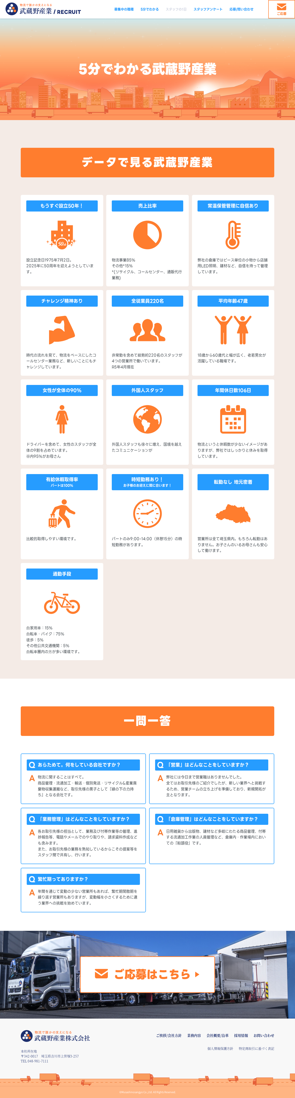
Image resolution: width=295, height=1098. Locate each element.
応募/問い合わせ (242, 9)
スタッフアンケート (208, 9)
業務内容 (194, 1035)
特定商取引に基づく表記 (256, 1048)
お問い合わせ (264, 1035)
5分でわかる (150, 9)
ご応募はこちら (152, 974)
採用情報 (241, 1035)
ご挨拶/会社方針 (169, 1035)
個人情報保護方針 (220, 1048)
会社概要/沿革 (217, 1035)
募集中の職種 (124, 9)
